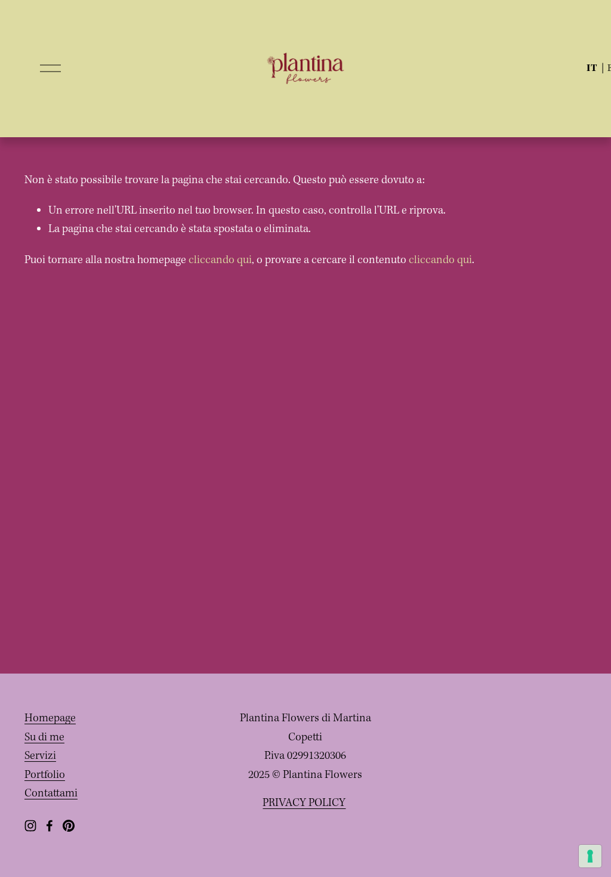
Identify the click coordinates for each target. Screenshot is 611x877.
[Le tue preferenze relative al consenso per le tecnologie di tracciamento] (590, 856)
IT (592, 68)
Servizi (40, 756)
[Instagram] (30, 826)
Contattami (51, 793)
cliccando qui (220, 260)
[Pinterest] (69, 826)
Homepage (50, 718)
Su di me (44, 737)
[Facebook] (49, 826)
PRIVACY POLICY (304, 803)
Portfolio (44, 775)
